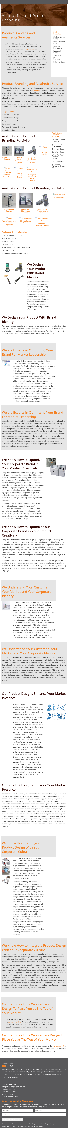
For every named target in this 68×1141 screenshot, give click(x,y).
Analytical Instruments (57, 47)
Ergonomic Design (57, 52)
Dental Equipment (59, 161)
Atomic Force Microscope (57, 145)
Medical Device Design (59, 38)
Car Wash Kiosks (58, 152)
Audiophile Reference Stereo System (58, 166)
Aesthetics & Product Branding (58, 57)
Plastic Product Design (59, 42)
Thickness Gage (58, 149)
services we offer (14, 1022)
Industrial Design (59, 62)
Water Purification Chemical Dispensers (59, 156)
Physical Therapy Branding (58, 140)
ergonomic (30, 49)
